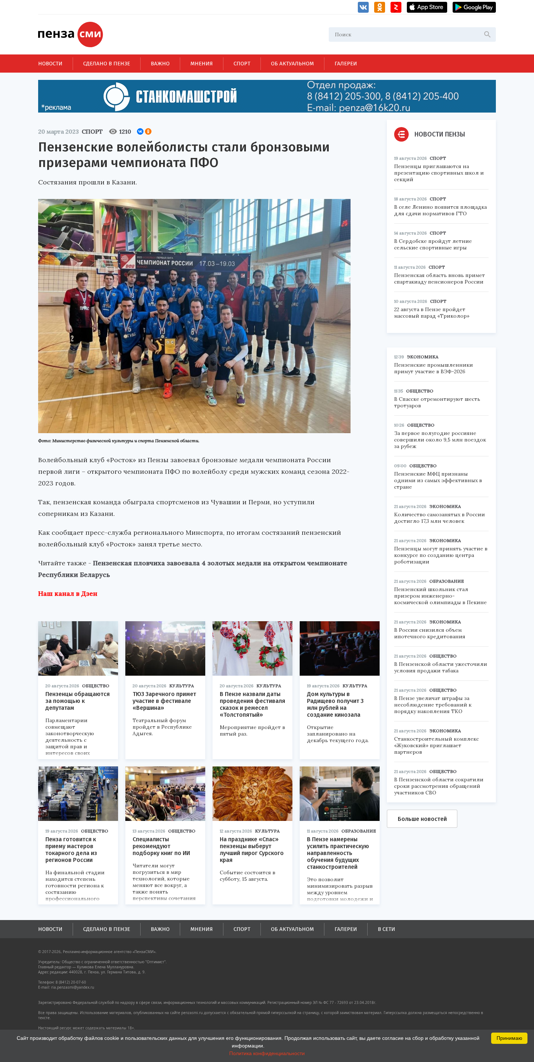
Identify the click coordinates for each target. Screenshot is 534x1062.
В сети (386, 929)
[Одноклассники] (148, 131)
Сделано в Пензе (106, 63)
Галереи (346, 63)
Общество (95, 685)
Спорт (242, 63)
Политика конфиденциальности (267, 1053)
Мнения (201, 63)
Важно (160, 63)
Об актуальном (292, 63)
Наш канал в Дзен (67, 593)
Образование (358, 831)
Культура (181, 685)
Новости (50, 63)
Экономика (422, 356)
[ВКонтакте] (140, 131)
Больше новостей (422, 818)
